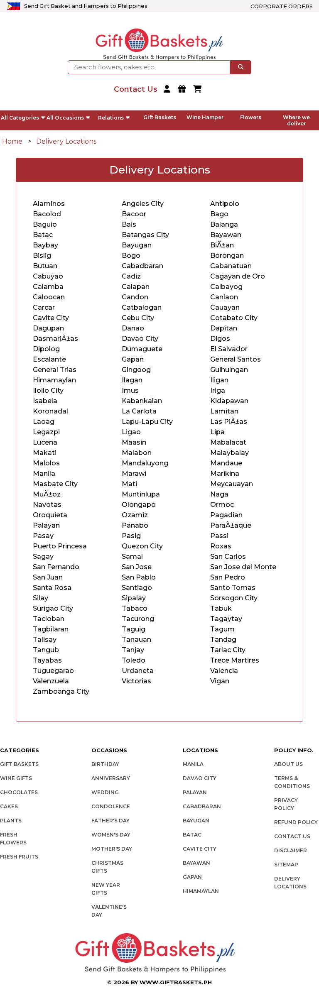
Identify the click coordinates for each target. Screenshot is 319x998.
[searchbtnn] (240, 67)
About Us (288, 764)
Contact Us (292, 836)
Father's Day (110, 820)
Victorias (136, 681)
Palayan (195, 792)
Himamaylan (201, 891)
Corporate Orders (281, 6)
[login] (168, 89)
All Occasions (65, 118)
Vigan (219, 681)
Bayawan (196, 863)
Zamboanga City (61, 691)
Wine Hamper (204, 117)
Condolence (110, 806)
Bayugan (196, 820)
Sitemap (286, 864)
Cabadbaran (142, 266)
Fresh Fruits (19, 857)
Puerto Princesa (60, 546)
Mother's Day (111, 849)
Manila (193, 764)
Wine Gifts (16, 778)
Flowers (250, 117)
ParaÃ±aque (230, 525)
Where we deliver (296, 120)
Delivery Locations (66, 141)
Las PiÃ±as (228, 422)
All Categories (20, 118)
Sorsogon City (234, 598)
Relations (111, 118)
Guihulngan (229, 370)
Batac (192, 835)
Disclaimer (290, 850)
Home (12, 141)
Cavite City (199, 849)
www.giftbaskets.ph (176, 982)
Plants (11, 820)
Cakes (9, 806)
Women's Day (110, 835)
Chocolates (19, 792)
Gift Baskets (159, 117)
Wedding (105, 792)
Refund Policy (296, 822)
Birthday (105, 764)
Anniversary (110, 778)
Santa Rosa (52, 588)
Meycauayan (231, 484)
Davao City (199, 778)
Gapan (192, 877)
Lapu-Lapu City (147, 422)
